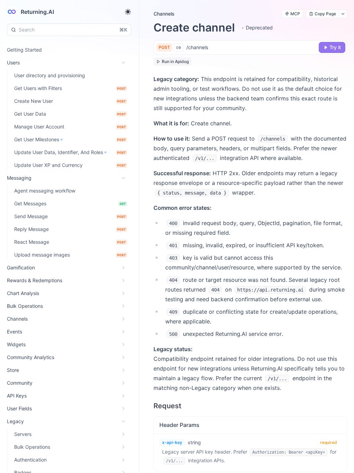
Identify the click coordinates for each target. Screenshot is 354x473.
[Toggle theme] (128, 12)
